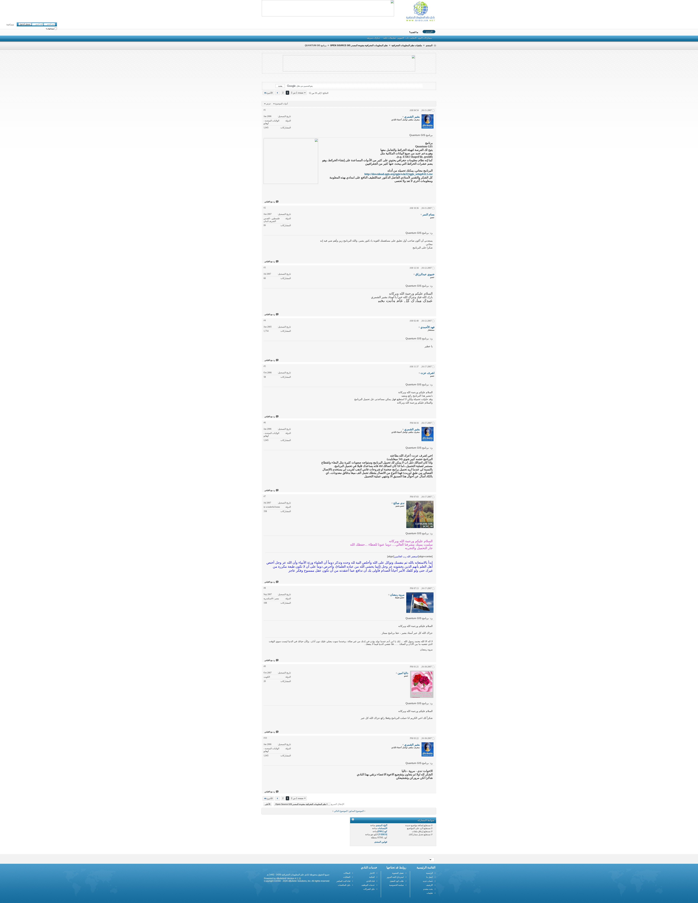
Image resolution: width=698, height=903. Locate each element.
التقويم (401, 38)
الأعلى (267, 804)
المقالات (347, 873)
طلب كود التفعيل (397, 881)
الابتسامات (382, 828)
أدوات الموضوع (281, 104)
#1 (265, 110)
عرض (268, 104)
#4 (265, 320)
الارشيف (429, 885)
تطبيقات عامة (389, 38)
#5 (265, 366)
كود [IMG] (382, 831)
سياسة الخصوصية (396, 885)
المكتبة (372, 877)
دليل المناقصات (344, 885)
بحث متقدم (428, 889)
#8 (265, 588)
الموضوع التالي (341, 811)
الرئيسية (429, 873)
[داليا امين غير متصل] (422, 684)
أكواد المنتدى (381, 825)
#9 (265, 666)
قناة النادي (370, 881)
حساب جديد (428, 881)
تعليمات (430, 893)
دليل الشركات (369, 889)
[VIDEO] (382, 834)
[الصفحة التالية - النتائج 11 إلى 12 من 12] (277, 93)
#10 (265, 738)
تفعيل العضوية (398, 873)
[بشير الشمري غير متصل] (428, 121)
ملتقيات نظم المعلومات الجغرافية (407, 45)
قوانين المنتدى (380, 842)
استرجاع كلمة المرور (395, 877)
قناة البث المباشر (343, 881)
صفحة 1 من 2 (297, 92)
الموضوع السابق (356, 811)
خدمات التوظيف (368, 885)
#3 (265, 267)
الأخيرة (269, 93)
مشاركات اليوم (425, 38)
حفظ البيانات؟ (50, 29)
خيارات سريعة (373, 38)
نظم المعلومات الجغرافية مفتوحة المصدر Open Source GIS (359, 45)
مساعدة (10, 24)
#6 (265, 422)
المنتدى (429, 31)
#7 (265, 496)
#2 (265, 207)
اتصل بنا (429, 877)
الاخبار (372, 873)
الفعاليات (346, 877)
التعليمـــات (411, 38)
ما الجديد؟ (413, 32)
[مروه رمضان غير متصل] (420, 602)
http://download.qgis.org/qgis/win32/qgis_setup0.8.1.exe (398, 174)
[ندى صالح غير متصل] (420, 514)
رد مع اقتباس (269, 201)
